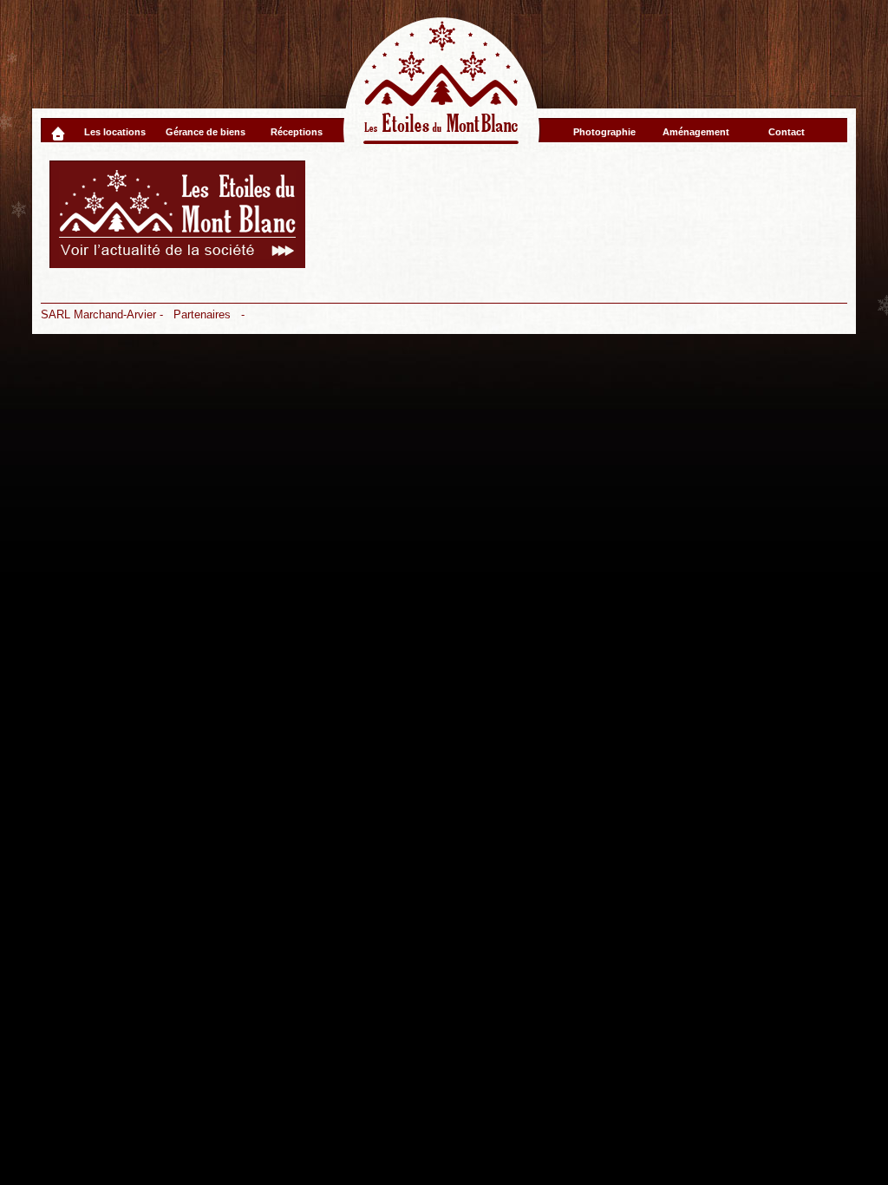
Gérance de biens (205, 132)
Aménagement (696, 132)
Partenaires (202, 314)
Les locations (115, 132)
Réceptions (297, 132)
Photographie (604, 132)
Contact (786, 132)
